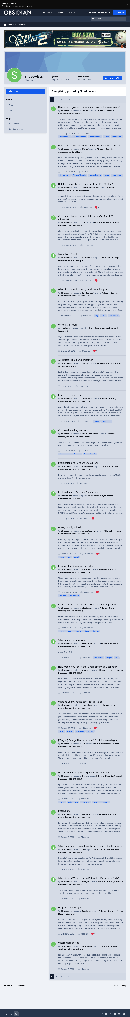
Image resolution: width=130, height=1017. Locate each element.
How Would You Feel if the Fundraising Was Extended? (87, 666)
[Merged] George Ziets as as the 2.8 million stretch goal (88, 740)
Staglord (86, 911)
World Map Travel (67, 254)
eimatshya (87, 705)
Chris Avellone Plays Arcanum (74, 430)
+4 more (104, 802)
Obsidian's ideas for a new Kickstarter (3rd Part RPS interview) (85, 218)
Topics (11, 105)
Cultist (85, 363)
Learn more (5, 4)
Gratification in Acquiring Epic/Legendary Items (83, 772)
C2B (83, 222)
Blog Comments (16, 129)
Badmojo (86, 814)
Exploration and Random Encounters (78, 462)
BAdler (85, 110)
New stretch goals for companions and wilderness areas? (89, 107)
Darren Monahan (90, 187)
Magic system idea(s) (69, 907)
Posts (11, 110)
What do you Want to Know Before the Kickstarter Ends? (88, 878)
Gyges (85, 776)
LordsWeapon (88, 531)
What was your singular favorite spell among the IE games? (90, 845)
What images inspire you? (72, 639)
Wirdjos (85, 670)
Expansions (64, 810)
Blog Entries (14, 123)
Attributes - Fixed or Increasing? (75, 359)
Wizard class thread (68, 942)
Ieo (83, 849)
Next (62, 99)
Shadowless (66, 110)
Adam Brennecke (90, 433)
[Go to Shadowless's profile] (53, 108)
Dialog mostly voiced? (70, 527)
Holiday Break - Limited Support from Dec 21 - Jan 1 (85, 183)
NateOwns (87, 946)
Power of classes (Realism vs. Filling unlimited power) (87, 604)
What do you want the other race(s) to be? (80, 701)
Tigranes (86, 569)
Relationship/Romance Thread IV (75, 565)
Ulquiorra (86, 398)
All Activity (13, 91)
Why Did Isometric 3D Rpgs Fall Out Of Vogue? (83, 289)
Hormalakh (87, 643)
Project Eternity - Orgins (71, 394)
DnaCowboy (87, 293)
